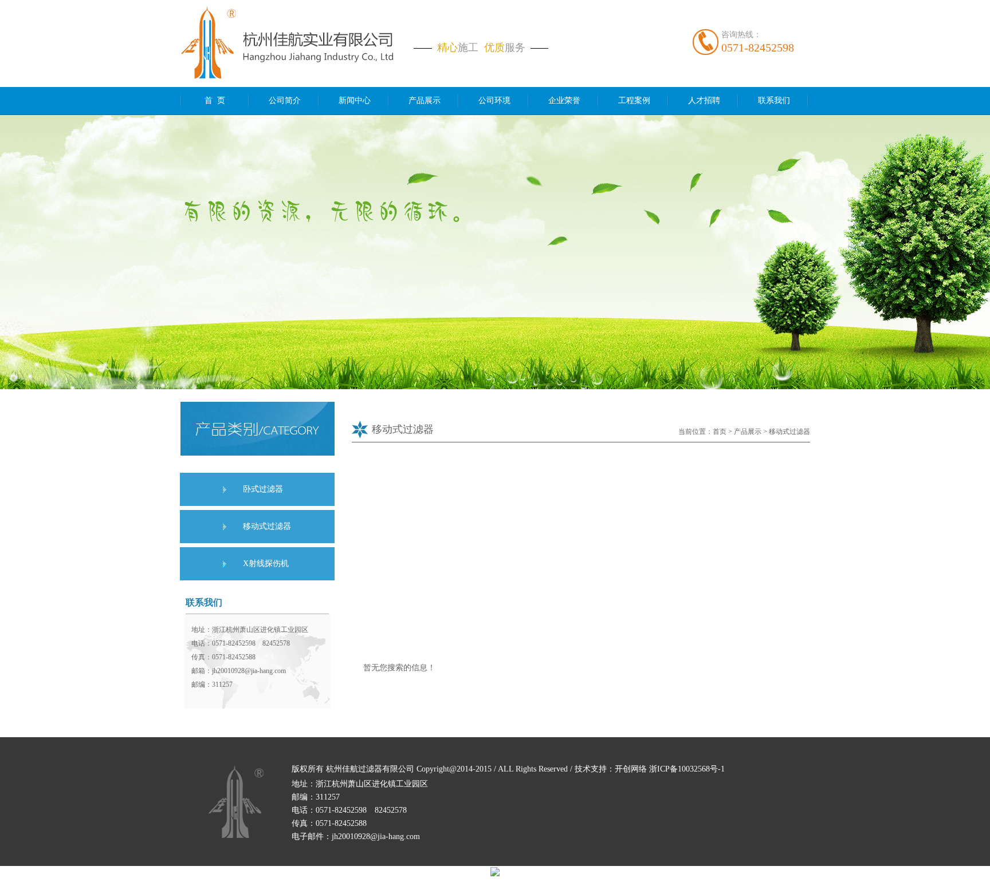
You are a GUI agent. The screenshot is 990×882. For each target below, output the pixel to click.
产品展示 (424, 100)
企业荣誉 (564, 100)
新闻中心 (355, 100)
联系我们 (774, 100)
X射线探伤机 (266, 563)
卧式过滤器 (263, 489)
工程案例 (634, 100)
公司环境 (494, 100)
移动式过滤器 (267, 526)
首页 (719, 432)
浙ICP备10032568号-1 (687, 769)
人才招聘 (704, 100)
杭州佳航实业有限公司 (292, 45)
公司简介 (285, 100)
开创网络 (631, 769)
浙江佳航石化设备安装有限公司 (236, 801)
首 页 (215, 100)
